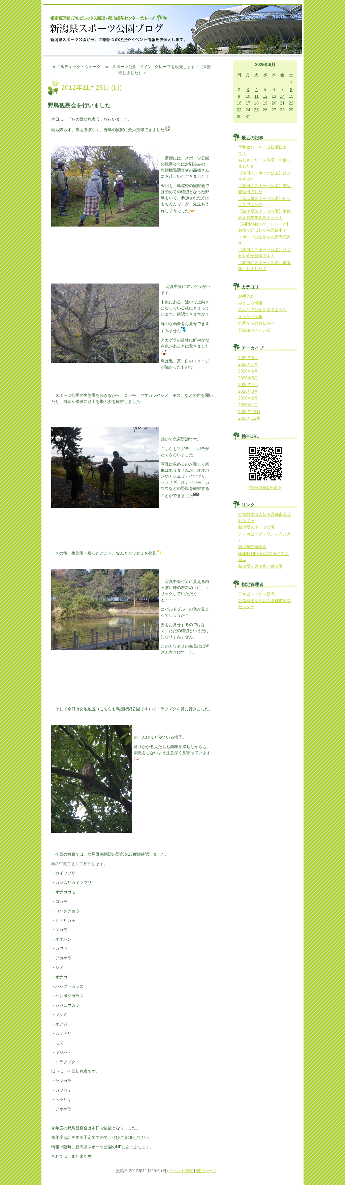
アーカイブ (252, 348)
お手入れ (246, 296)
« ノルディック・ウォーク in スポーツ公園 (94, 66)
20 (274, 103)
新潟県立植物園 (252, 546)
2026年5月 (248, 378)
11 (256, 96)
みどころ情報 (250, 303)
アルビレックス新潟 (256, 594)
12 (265, 96)
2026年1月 (248, 405)
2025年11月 (249, 418)
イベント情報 (181, 1170)
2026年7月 (248, 364)
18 (256, 103)
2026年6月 (248, 371)
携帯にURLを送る (265, 487)
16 (239, 103)
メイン (145, 66)
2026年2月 (248, 398)
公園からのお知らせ (256, 323)
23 (239, 110)
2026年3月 (248, 391)
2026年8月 (248, 357)
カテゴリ (250, 286)
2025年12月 (249, 411)
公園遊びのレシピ (254, 330)
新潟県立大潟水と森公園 (260, 566)
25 (256, 110)
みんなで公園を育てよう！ (262, 309)
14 (282, 96)
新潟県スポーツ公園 (256, 527)
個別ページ (206, 1170)
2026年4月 (248, 384)
